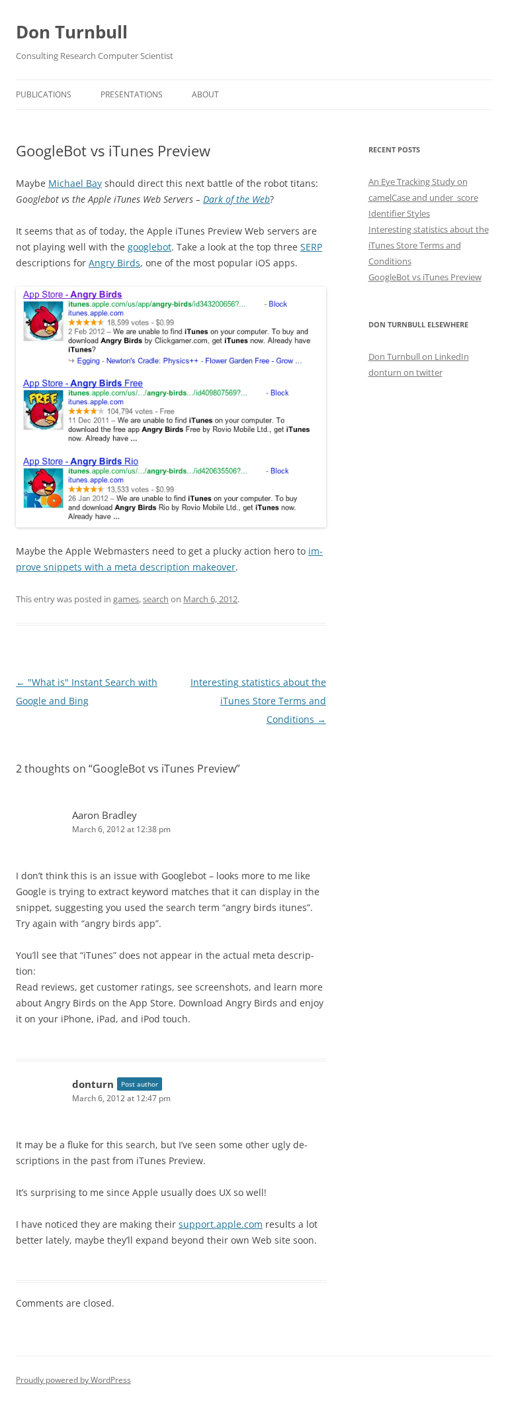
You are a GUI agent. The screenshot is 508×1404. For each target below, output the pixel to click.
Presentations (132, 94)
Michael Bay (75, 183)
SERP (311, 247)
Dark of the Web (236, 199)
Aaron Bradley (104, 815)
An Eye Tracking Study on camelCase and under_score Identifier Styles (423, 197)
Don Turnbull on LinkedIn (418, 356)
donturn (93, 1084)
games (126, 599)
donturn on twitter (405, 372)
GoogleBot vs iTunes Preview (425, 277)
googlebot (149, 247)
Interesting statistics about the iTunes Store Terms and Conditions (258, 701)
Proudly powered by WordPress (73, 1379)
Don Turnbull (72, 32)
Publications (43, 94)
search (156, 599)
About (205, 94)
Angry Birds (114, 262)
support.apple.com (221, 1224)
